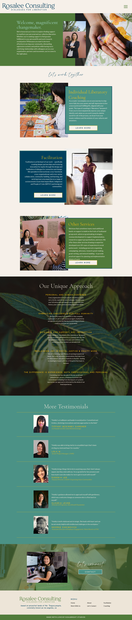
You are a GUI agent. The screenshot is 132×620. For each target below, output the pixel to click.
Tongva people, (55, 606)
